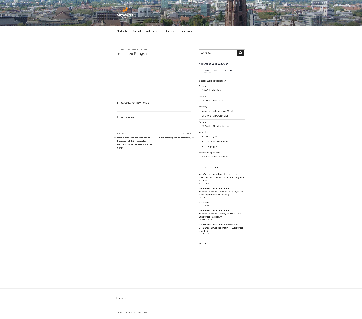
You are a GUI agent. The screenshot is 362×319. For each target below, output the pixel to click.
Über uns (169, 31)
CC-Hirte (142, 50)
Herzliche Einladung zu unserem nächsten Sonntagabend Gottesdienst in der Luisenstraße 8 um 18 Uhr (222, 227)
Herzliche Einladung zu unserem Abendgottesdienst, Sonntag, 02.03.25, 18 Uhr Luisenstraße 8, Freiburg (220, 213)
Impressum (187, 31)
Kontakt (137, 31)
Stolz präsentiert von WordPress (131, 312)
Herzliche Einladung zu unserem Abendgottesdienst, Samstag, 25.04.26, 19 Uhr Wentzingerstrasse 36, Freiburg (221, 191)
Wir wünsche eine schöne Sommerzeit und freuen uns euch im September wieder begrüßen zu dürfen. (221, 177)
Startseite (122, 31)
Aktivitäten (152, 31)
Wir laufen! (204, 202)
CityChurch (128, 117)
